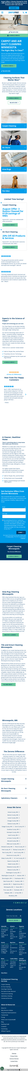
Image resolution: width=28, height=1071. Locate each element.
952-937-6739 (6, 71)
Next (26, 394)
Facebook (14, 903)
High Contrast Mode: (6, 16)
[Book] (26, 12)
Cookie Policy (14, 1061)
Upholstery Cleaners (9, 798)
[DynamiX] (14, 1065)
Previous (2, 394)
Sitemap (14, 1053)
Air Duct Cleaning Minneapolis (8, 789)
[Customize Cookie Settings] (2, 1068)
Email (3, 507)
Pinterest (22, 903)
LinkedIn (20, 903)
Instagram (24, 903)
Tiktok (26, 903)
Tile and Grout (8, 684)
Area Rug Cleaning (10, 635)
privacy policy (10, 536)
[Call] (23, 12)
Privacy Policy (14, 1056)
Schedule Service (8, 66)
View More (4, 973)
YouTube (18, 903)
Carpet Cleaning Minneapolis (7, 780)
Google (16, 903)
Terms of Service (14, 1058)
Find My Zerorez (13, 920)
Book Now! (13, 8)
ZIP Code (4, 513)
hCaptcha (23, 538)
